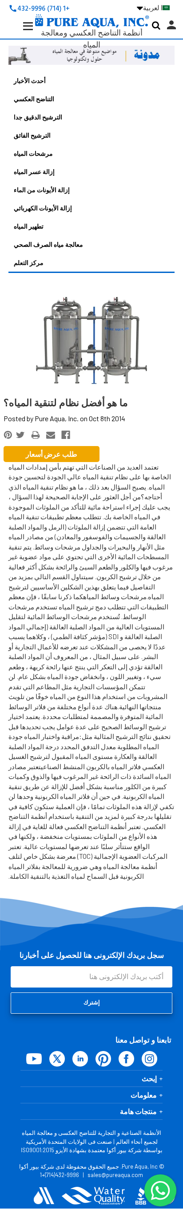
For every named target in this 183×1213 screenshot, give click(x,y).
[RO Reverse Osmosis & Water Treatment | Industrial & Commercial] (91, 7)
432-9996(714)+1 (59, 1174)
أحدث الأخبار (30, 80)
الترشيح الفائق (32, 135)
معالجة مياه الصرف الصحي (48, 244)
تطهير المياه (29, 226)
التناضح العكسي (34, 99)
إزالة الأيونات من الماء (42, 190)
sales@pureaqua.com (115, 1174)
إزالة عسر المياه (34, 171)
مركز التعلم (29, 262)
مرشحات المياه (33, 153)
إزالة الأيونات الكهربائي (43, 208)
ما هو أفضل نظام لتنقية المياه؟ (66, 403)
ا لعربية (150, 8)
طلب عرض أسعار (51, 454)
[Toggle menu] (21, 32)
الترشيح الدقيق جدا (38, 117)
